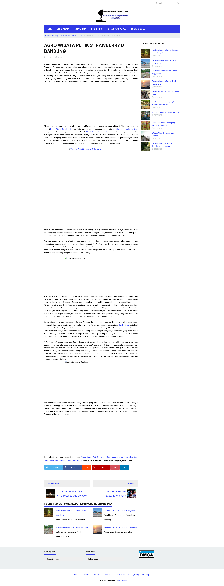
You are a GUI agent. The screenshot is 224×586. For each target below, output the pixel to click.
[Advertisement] (91, 104)
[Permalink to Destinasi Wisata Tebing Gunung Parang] (145, 94)
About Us (86, 575)
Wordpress (122, 580)
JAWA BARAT (65, 36)
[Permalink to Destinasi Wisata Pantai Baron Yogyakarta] (48, 529)
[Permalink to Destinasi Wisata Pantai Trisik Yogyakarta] (97, 529)
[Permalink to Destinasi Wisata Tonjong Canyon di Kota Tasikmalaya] (145, 104)
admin (48, 57)
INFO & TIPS (96, 29)
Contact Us (97, 575)
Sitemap (145, 575)
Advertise (109, 575)
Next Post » (131, 483)
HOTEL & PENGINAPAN (116, 29)
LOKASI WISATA (138, 29)
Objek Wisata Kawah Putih (61, 129)
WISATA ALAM (77, 36)
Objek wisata (123, 325)
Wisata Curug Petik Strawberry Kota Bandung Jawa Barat (104, 457)
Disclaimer (120, 575)
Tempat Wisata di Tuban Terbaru (165, 112)
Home (47, 36)
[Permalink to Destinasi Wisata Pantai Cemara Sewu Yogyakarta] (48, 512)
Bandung (55, 36)
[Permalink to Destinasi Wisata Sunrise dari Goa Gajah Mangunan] (145, 146)
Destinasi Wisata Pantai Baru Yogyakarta (120, 510)
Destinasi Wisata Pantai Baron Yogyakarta (72, 527)
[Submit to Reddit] (86, 467)
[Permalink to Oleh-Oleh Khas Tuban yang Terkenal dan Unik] (145, 125)
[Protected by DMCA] (146, 554)
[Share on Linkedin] (124, 467)
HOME (49, 29)
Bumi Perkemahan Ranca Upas (125, 129)
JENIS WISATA (63, 29)
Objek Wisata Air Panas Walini (98, 132)
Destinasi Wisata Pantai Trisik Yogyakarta (120, 527)
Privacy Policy (133, 575)
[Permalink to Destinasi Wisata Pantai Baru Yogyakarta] (97, 512)
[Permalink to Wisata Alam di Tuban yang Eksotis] (145, 136)
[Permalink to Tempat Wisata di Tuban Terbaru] (145, 115)
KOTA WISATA (80, 29)
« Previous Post (52, 483)
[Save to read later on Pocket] (115, 467)
